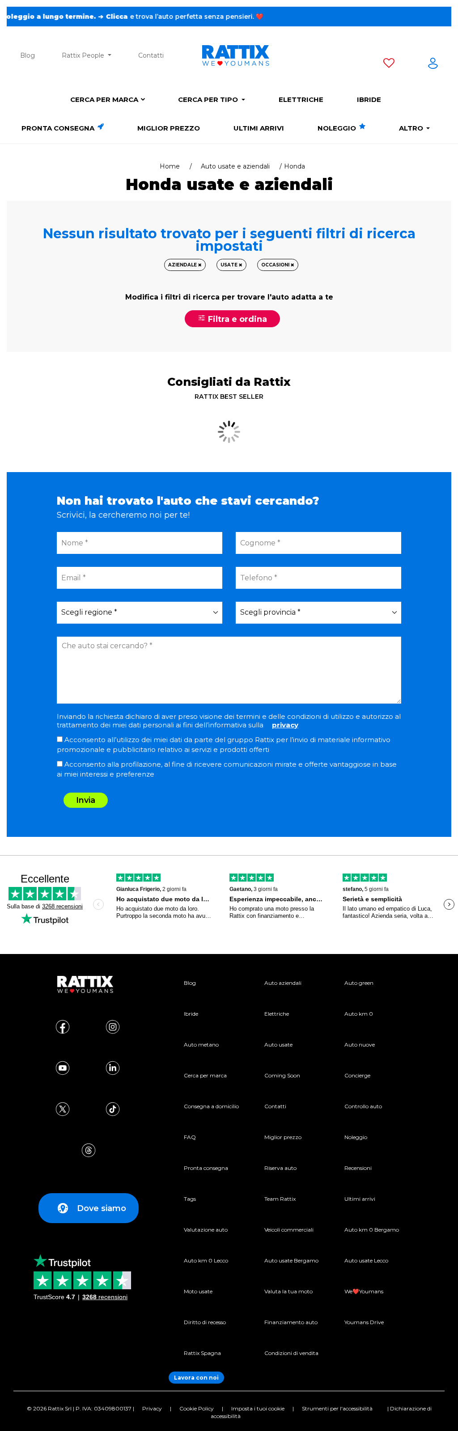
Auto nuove (359, 1044)
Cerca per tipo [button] (209, 99)
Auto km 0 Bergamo (371, 1229)
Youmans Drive (364, 1322)
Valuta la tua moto (288, 1291)
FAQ (190, 1137)
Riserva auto (280, 1168)
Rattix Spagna (202, 1353)
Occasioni (276, 265)
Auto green (358, 982)
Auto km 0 (358, 1013)
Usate (230, 265)
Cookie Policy (196, 1408)
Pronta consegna (58, 128)
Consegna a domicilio (211, 1106)
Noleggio (338, 128)
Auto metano (201, 1044)
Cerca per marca (104, 99)
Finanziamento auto (291, 1322)
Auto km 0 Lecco (206, 1260)
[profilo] (433, 65)
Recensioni (358, 1168)
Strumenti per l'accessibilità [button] (337, 1408)
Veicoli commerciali (289, 1229)
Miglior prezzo (168, 128)
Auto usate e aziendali (235, 166)
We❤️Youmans (363, 1291)
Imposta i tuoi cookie (257, 1408)
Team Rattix (280, 1198)
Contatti (151, 55)
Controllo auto (363, 1106)
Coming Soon (282, 1075)
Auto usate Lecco (366, 1260)
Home (170, 166)
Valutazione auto (206, 1229)
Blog (27, 55)
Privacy (152, 1408)
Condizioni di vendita (291, 1353)
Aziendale (183, 265)
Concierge (357, 1075)
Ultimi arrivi (258, 128)
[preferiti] (388, 65)
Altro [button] (412, 128)
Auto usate (278, 1044)
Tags (190, 1198)
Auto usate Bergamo (291, 1260)
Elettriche (301, 99)
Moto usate (198, 1291)
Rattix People (84, 55)
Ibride (369, 99)
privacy (285, 725)
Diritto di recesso (205, 1322)
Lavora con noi (196, 1377)
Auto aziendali (282, 982)
